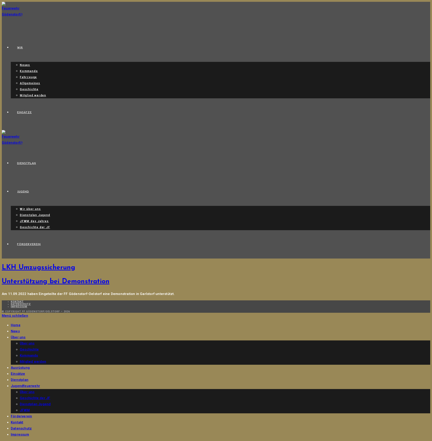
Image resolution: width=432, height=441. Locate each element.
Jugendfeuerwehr (25, 386)
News (15, 331)
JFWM (25, 410)
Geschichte (29, 349)
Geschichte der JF (35, 398)
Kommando (29, 355)
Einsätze (18, 374)
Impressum (19, 306)
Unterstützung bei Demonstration (55, 281)
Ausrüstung (20, 368)
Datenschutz (21, 304)
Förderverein (21, 416)
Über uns (18, 337)
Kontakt (17, 301)
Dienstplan (19, 380)
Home (15, 325)
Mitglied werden (33, 362)
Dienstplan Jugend (35, 404)
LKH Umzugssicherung (38, 267)
